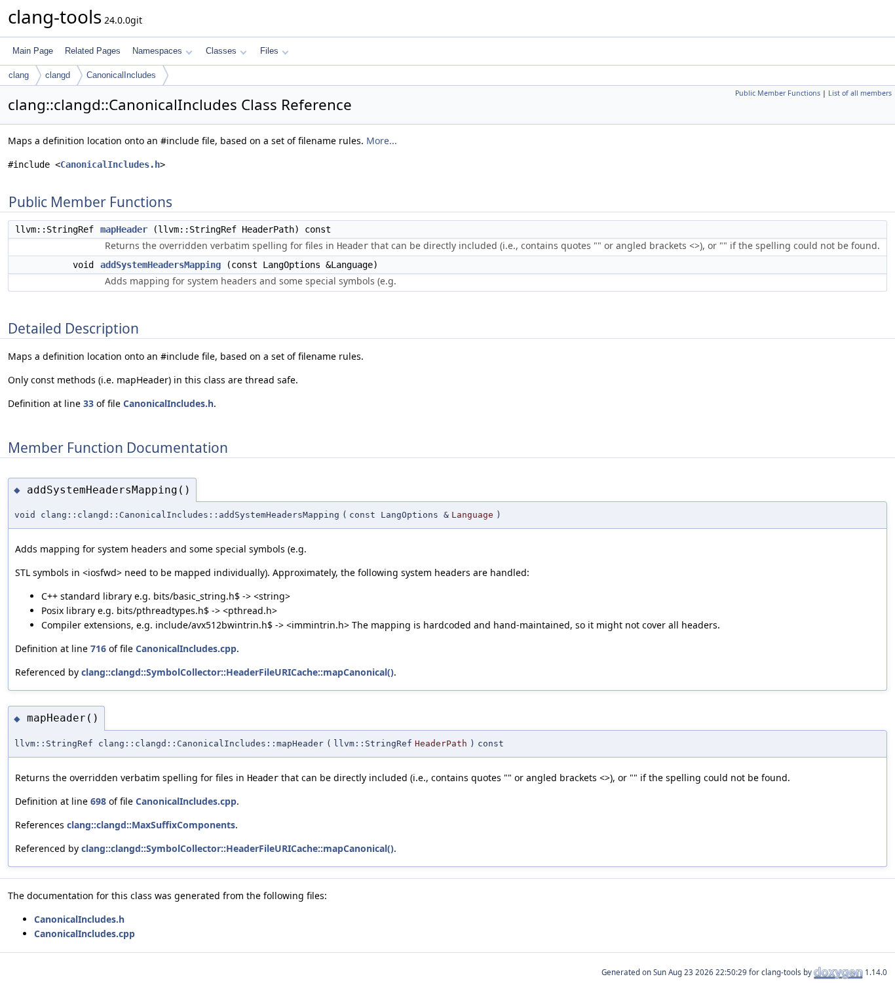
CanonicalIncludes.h (110, 164)
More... (381, 140)
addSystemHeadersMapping (160, 265)
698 (98, 801)
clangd (57, 75)
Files (269, 51)
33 (88, 403)
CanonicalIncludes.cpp (186, 648)
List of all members (860, 93)
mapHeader (123, 229)
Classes (221, 51)
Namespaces (157, 51)
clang (19, 75)
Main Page (32, 51)
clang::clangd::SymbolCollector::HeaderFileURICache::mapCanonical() (237, 672)
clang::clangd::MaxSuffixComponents (151, 825)
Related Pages (93, 51)
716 (98, 648)
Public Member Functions (777, 93)
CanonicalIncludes (121, 75)
